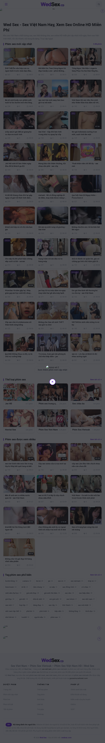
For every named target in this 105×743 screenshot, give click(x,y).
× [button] (52, 381)
